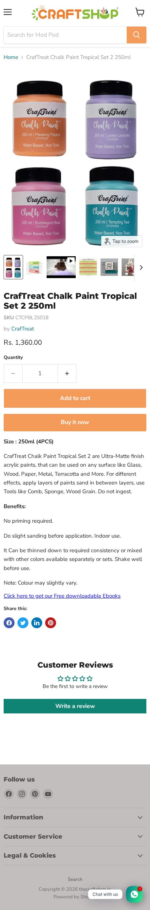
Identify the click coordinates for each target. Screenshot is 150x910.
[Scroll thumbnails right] (140, 267)
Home (11, 57)
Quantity (13, 357)
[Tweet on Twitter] (22, 622)
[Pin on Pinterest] (50, 622)
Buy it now (75, 422)
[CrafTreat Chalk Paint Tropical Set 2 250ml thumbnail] (34, 267)
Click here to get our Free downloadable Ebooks (62, 596)
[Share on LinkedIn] (36, 622)
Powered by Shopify (75, 897)
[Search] (136, 35)
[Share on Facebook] (9, 622)
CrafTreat (22, 328)
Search (75, 879)
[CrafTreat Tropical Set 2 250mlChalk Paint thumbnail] (13, 267)
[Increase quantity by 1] (67, 373)
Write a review (75, 706)
